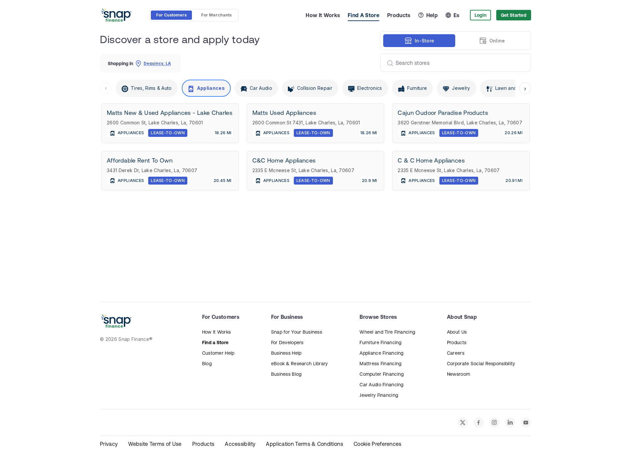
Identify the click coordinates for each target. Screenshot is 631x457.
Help (432, 15)
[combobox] (453, 62)
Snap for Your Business (296, 332)
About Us (457, 332)
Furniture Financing (380, 342)
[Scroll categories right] (525, 88)
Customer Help (218, 353)
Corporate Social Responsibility (481, 363)
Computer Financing (382, 374)
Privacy (109, 444)
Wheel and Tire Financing (387, 332)
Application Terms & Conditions (304, 444)
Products (398, 15)
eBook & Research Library (299, 363)
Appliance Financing (381, 353)
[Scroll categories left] (106, 88)
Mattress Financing (380, 363)
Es (456, 15)
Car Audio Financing (381, 384)
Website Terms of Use (154, 444)
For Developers (287, 342)
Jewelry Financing (379, 395)
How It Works (323, 15)
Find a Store (215, 342)
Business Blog (286, 374)
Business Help (286, 353)
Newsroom (458, 374)
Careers (455, 353)
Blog (207, 363)
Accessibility (240, 444)
